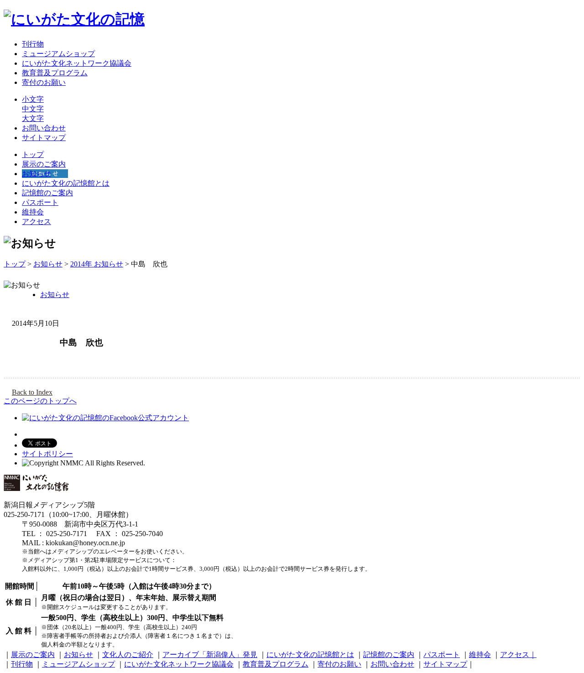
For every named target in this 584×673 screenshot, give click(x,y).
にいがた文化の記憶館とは (66, 183)
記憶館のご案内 (47, 193)
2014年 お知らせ (96, 264)
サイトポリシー (47, 454)
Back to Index (32, 392)
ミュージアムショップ (58, 53)
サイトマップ (44, 137)
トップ (33, 154)
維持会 (33, 212)
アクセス (36, 221)
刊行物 (33, 44)
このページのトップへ (40, 401)
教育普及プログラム (55, 73)
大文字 (33, 118)
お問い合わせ (44, 128)
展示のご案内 (44, 164)
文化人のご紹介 (127, 654)
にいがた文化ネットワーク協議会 (76, 63)
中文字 (33, 109)
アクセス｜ (518, 654)
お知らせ (36, 173)
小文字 (33, 99)
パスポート (40, 202)
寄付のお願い (44, 82)
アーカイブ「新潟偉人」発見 (209, 654)
